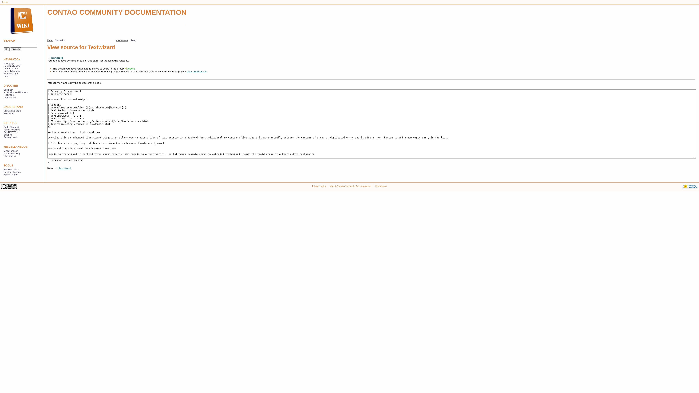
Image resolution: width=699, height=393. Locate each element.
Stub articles (10, 156)
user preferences (197, 71)
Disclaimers (381, 186)
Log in (5, 2)
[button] (371, 162)
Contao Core (10, 97)
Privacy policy (319, 186)
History (133, 40)
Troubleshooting (12, 153)
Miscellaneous (11, 151)
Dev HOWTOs (10, 132)
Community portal (12, 66)
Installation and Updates (16, 92)
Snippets (8, 135)
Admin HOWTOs (12, 129)
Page (50, 40)
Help (6, 76)
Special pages (11, 174)
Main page (9, 63)
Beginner (8, 90)
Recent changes (12, 71)
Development (10, 137)
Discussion (59, 40)
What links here (11, 169)
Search (9, 40)
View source (122, 40)
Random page (11, 73)
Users (131, 68)
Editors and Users (12, 111)
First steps (9, 95)
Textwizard (57, 57)
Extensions (9, 113)
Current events (11, 68)
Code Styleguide (12, 127)
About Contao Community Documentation (350, 186)
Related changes (12, 172)
